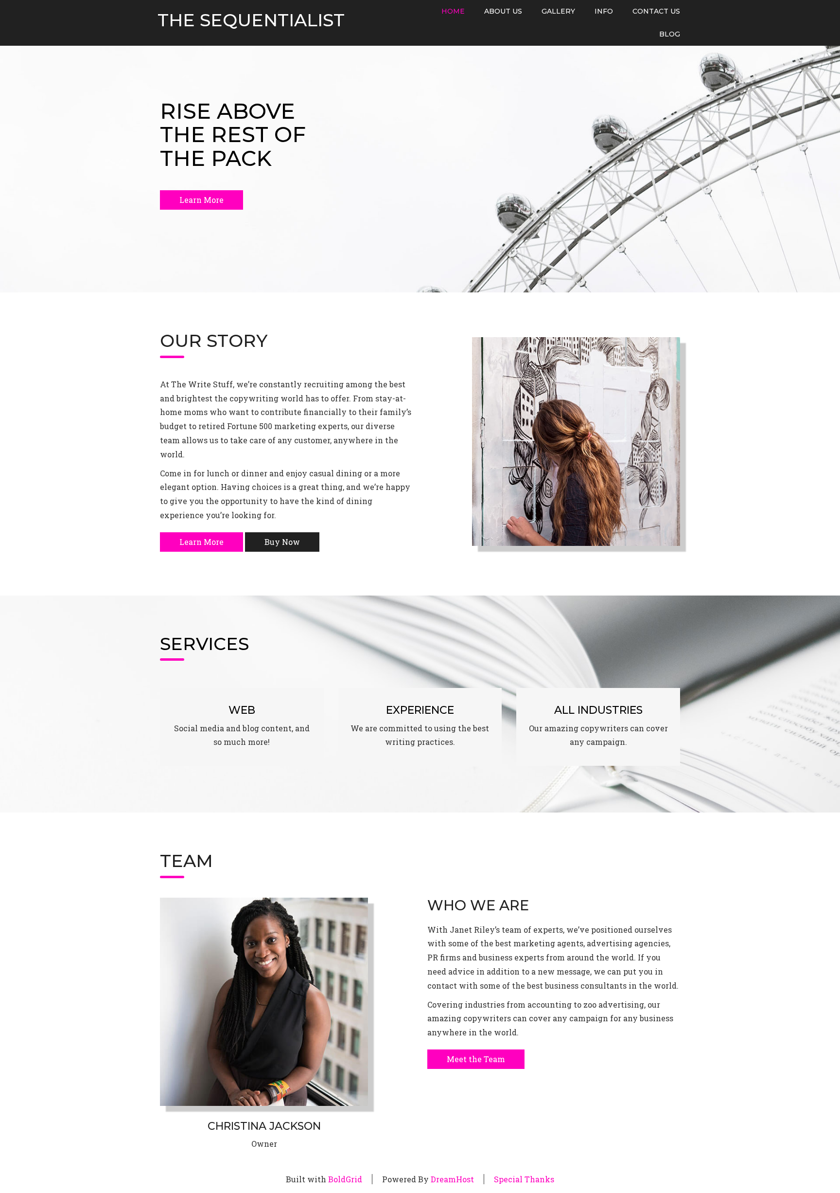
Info (604, 11)
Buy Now (282, 542)
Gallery (558, 11)
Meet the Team (476, 1059)
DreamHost (452, 1179)
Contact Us (656, 11)
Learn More (201, 200)
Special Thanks (524, 1179)
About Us (503, 11)
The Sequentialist (251, 20)
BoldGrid (345, 1179)
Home (453, 11)
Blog (669, 34)
